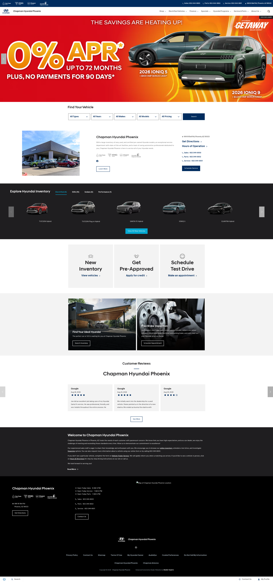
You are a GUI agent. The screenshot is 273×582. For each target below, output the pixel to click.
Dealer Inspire (169, 570)
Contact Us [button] (82, 517)
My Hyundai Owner (135, 555)
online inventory (166, 448)
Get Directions (20, 513)
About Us (255, 11)
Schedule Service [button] (191, 168)
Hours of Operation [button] (193, 146)
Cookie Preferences (170, 555)
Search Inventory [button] (81, 343)
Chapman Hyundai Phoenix (126, 563)
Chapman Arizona (151, 563)
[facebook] (97, 161)
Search (194, 117)
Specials (204, 11)
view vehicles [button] (89, 275)
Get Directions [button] (191, 141)
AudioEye (153, 555)
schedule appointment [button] (153, 343)
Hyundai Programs (221, 11)
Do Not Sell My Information (195, 555)
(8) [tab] (61, 192)
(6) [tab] (89, 192)
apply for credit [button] (135, 275)
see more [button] (136, 419)
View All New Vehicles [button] (136, 231)
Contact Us (88, 555)
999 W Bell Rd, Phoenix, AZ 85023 (259, 3)
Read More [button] (71, 469)
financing (71, 451)
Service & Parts (240, 11)
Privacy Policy (72, 555)
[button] (268, 11)
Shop (162, 11)
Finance (193, 11)
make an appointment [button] (181, 275)
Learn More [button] (103, 169)
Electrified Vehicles (177, 11)
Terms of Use (116, 555)
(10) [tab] (75, 192)
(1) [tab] (104, 192)
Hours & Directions (77, 459)
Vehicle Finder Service (120, 456)
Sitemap (101, 555)
